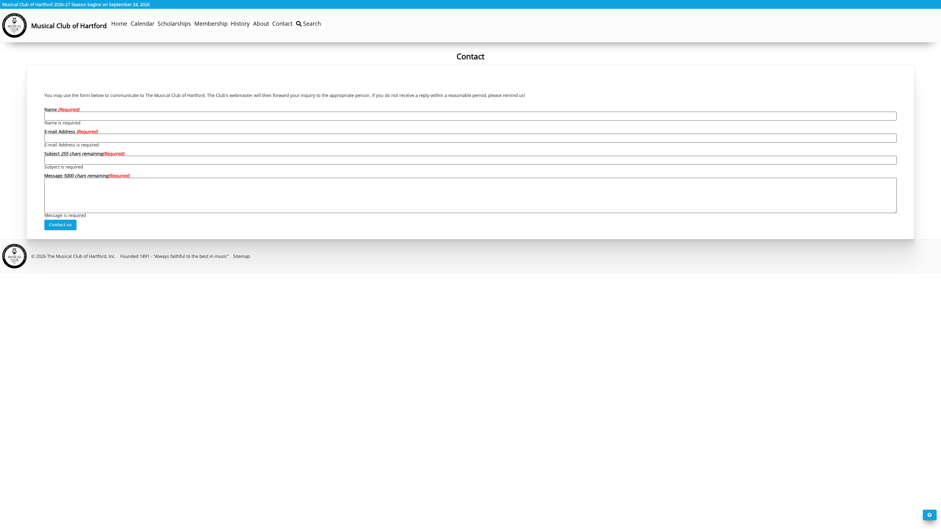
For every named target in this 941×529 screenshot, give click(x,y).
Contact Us (60, 224)
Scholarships (174, 24)
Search (311, 24)
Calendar (142, 24)
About (261, 24)
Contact (282, 24)
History (240, 24)
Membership (211, 24)
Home (119, 24)
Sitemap (241, 256)
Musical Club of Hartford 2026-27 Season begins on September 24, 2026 (76, 4)
